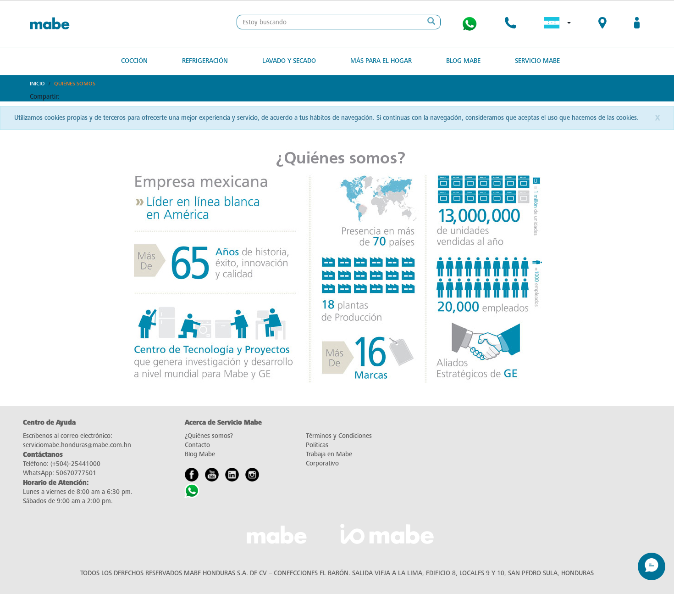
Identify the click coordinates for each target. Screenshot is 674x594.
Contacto (197, 445)
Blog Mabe (463, 60)
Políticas (317, 445)
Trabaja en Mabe (329, 454)
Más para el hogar (381, 60)
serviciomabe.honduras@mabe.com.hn (77, 445)
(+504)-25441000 (75, 463)
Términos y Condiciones (339, 435)
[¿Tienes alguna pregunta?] (469, 24)
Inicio (37, 83)
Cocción (134, 60)
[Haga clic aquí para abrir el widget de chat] (651, 566)
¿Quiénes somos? (209, 435)
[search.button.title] (431, 22)
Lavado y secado (289, 60)
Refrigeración (205, 60)
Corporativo (322, 463)
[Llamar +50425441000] (510, 24)
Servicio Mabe (537, 60)
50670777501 (76, 473)
